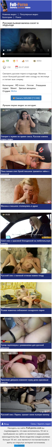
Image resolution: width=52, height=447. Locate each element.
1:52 (8, 67)
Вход (6, 423)
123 (26, 60)
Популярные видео (29, 14)
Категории (7, 17)
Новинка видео (9, 14)
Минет (14, 88)
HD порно (20, 85)
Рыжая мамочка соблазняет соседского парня (22, 310)
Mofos (14, 91)
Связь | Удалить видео (41, 423)
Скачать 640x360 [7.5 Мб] (27, 97)
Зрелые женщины (27, 88)
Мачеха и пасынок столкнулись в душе (19, 206)
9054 (38, 60)
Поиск (18, 17)
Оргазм (30, 85)
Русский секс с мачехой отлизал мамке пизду (22, 275)
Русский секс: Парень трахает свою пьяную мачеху (25, 415)
